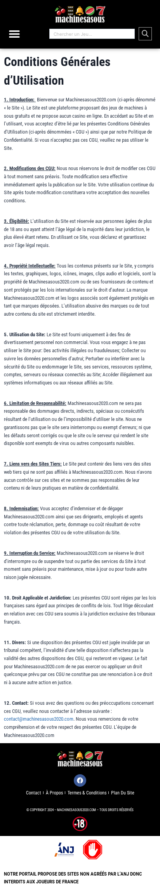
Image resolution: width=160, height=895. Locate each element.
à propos (54, 793)
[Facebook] (80, 780)
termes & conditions (87, 793)
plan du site (122, 793)
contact (33, 793)
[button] (14, 34)
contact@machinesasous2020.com (38, 719)
